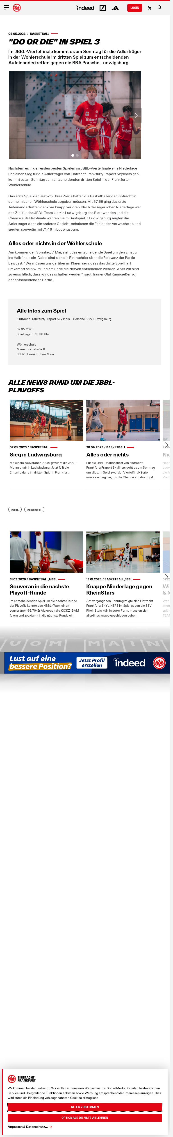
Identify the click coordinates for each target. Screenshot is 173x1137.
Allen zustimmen (85, 1107)
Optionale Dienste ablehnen (84, 1117)
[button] (159, 7)
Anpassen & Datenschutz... (28, 1126)
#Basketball (34, 509)
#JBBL (14, 509)
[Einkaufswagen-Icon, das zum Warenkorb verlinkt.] (149, 8)
